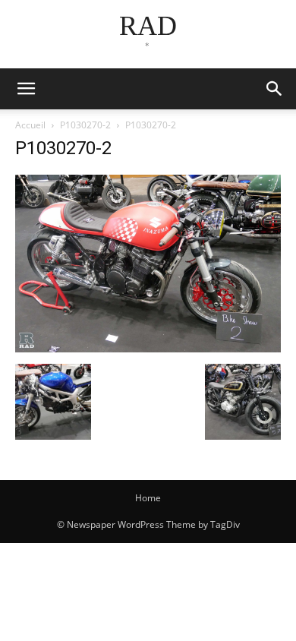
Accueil (30, 124)
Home (148, 497)
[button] (274, 88)
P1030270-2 (85, 124)
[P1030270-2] (148, 348)
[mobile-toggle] (26, 88)
